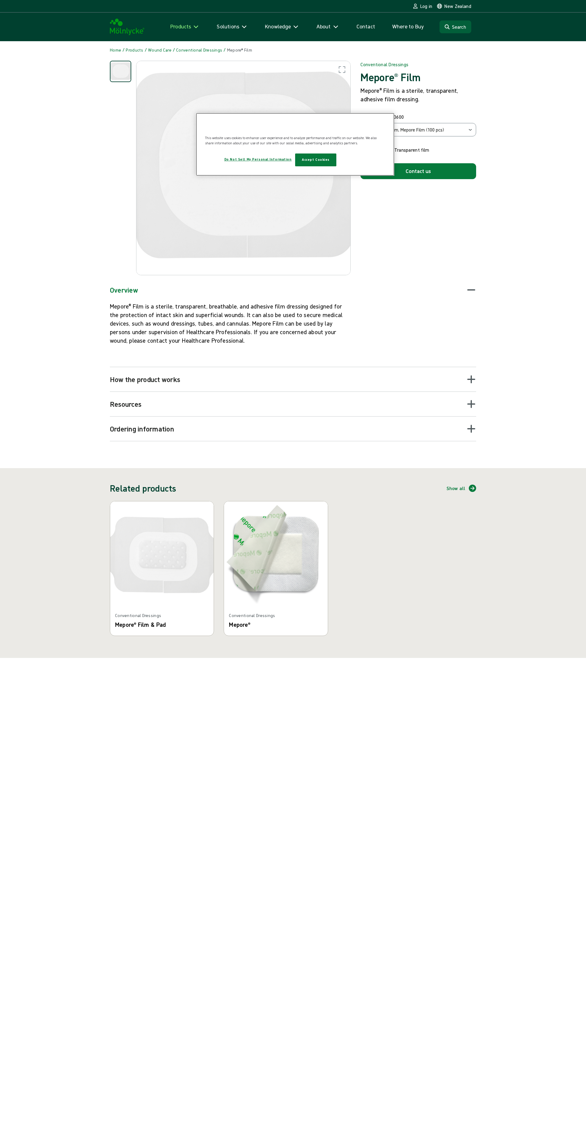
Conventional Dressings (384, 64)
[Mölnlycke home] (127, 27)
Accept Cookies (316, 160)
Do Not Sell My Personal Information (258, 159)
